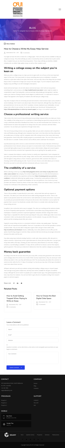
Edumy (28, 445)
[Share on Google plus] (17, 283)
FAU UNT (36, 403)
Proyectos (39, 435)
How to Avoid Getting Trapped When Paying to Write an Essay (16, 298)
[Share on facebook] (14, 283)
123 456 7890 (4, 388)
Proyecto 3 (4, 405)
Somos (35, 383)
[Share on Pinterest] (21, 283)
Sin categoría (21, 31)
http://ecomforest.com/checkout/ (13, 230)
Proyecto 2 (4, 403)
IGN (35, 405)
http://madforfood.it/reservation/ (34, 90)
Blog (35, 386)
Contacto (36, 388)
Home (15, 31)
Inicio (22, 435)
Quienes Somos (30, 435)
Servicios (47, 435)
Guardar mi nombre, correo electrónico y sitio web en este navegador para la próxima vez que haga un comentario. (32, 348)
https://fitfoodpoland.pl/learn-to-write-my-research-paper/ (20, 109)
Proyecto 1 (4, 400)
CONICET (36, 400)
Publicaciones (55, 435)
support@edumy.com (6, 390)
